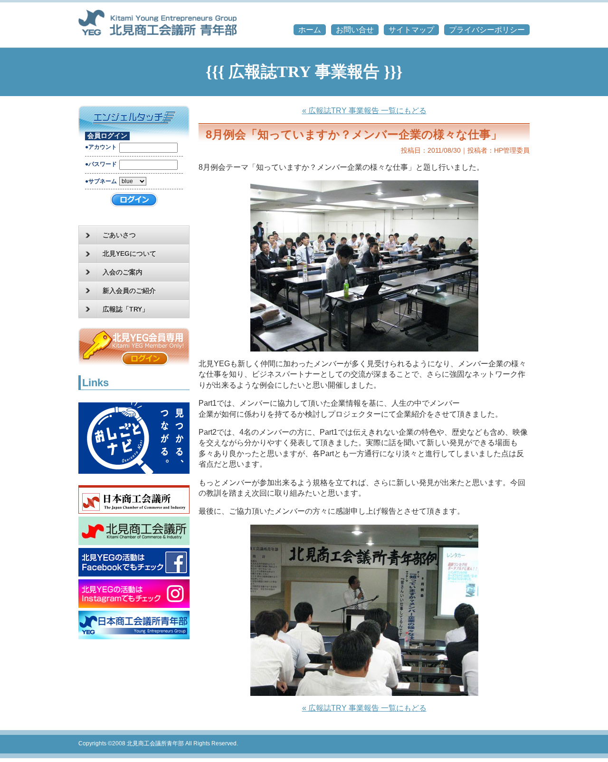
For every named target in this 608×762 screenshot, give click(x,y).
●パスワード (101, 164)
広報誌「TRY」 (126, 309)
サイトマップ (411, 30)
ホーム (309, 30)
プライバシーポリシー (487, 30)
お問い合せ (355, 30)
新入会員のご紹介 (129, 290)
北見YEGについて (129, 253)
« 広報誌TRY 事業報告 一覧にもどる (364, 111)
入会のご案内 (122, 272)
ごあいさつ (119, 235)
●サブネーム (101, 181)
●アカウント (101, 147)
